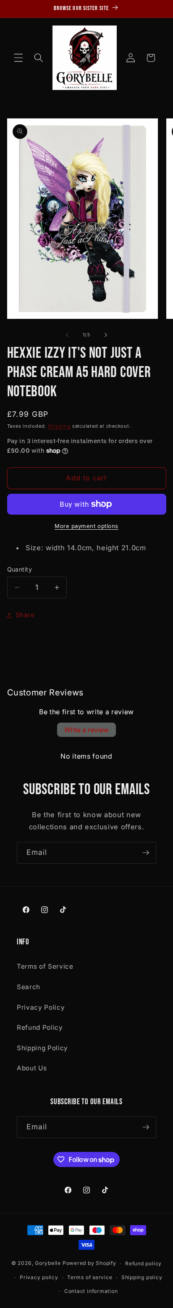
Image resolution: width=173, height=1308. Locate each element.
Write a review (86, 730)
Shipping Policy (42, 1048)
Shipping (59, 426)
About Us (32, 1068)
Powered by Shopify (89, 1263)
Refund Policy (40, 1027)
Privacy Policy (41, 1007)
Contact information (91, 1291)
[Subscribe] (146, 853)
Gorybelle (48, 1263)
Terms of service (89, 1277)
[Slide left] (67, 335)
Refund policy (143, 1263)
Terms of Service (45, 966)
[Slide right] (106, 335)
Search (28, 987)
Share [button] (25, 615)
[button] (18, 58)
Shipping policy (142, 1277)
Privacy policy (39, 1277)
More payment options (86, 526)
